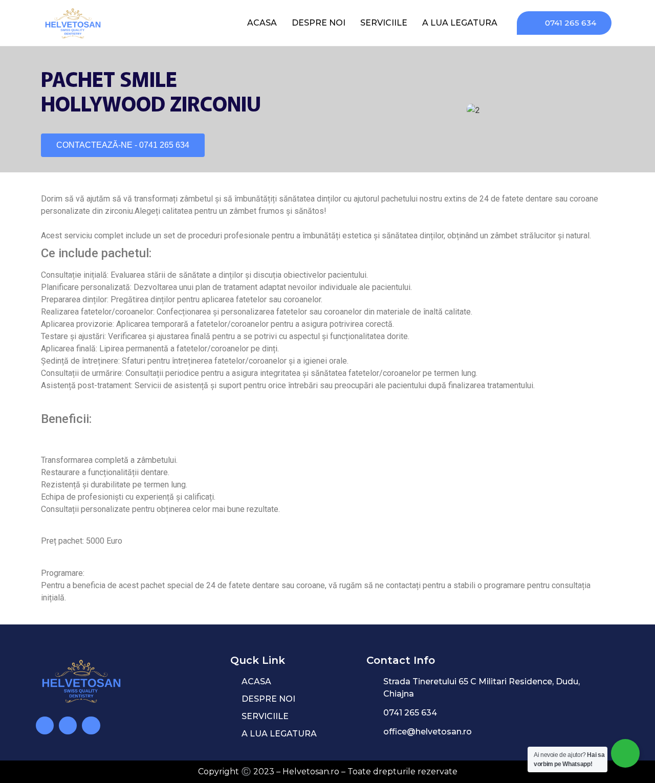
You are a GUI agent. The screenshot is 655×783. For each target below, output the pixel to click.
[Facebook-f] (68, 725)
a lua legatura (459, 23)
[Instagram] (45, 725)
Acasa (262, 23)
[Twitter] (91, 725)
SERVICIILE (383, 23)
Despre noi (318, 23)
